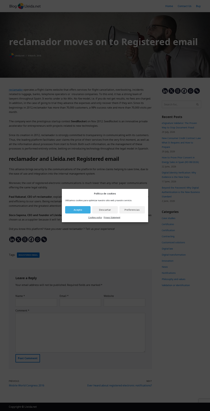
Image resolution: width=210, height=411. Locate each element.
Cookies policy (95, 217)
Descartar (105, 209)
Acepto (78, 209)
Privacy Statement (112, 217)
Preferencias (132, 209)
